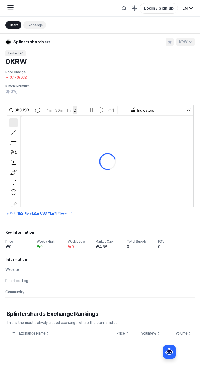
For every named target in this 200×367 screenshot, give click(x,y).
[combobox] (188, 8)
